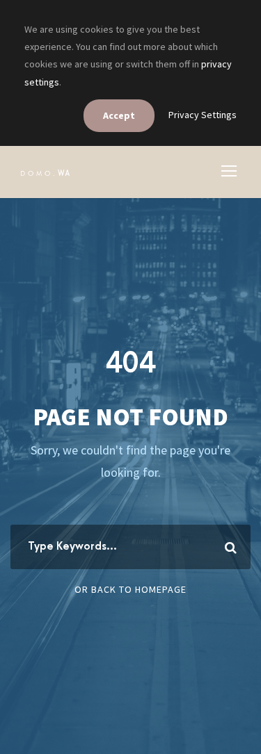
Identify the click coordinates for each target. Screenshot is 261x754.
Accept (119, 115)
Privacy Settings (202, 114)
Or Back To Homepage (130, 589)
